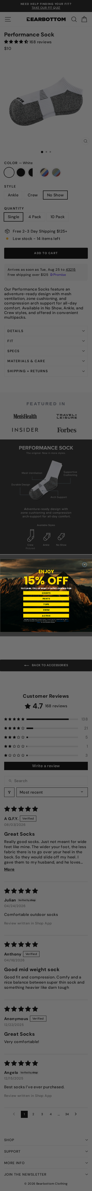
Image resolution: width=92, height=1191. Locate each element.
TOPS (46, 604)
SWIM (46, 609)
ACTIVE (46, 615)
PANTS (46, 598)
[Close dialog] (84, 564)
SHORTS (46, 592)
